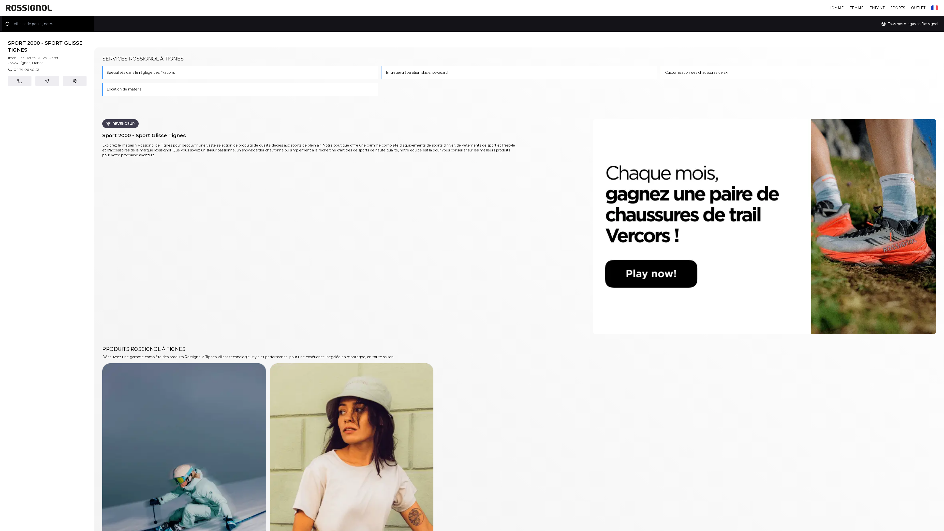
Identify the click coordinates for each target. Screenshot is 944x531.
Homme (836, 8)
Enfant (877, 8)
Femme (857, 8)
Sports (897, 8)
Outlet (918, 8)
